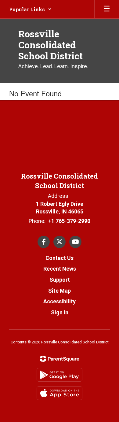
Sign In (59, 312)
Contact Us (59, 258)
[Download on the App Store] (59, 393)
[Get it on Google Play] (59, 375)
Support (59, 279)
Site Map (59, 290)
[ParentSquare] (59, 358)
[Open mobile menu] (107, 9)
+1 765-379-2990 (69, 221)
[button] (30, 9)
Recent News (59, 268)
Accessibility (59, 301)
